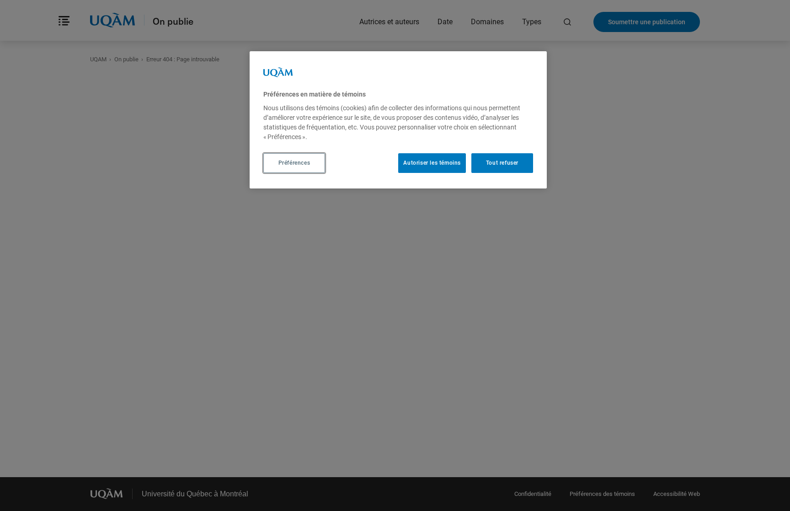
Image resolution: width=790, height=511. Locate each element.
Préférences (294, 163)
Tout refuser (502, 163)
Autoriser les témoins (432, 163)
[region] (398, 119)
